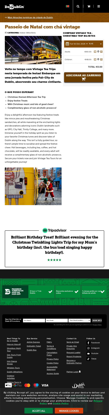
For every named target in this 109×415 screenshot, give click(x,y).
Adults (67, 52)
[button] (99, 6)
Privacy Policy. (97, 324)
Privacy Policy (53, 359)
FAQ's (49, 342)
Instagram (95, 348)
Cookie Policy (52, 363)
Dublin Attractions (15, 372)
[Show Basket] (88, 6)
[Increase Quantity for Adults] (101, 52)
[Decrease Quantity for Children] (95, 59)
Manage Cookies (69, 411)
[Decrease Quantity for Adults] (95, 52)
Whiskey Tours (13, 368)
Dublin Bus (31, 350)
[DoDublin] (14, 2)
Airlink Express (33, 342)
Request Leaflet (73, 353)
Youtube (94, 353)
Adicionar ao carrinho (83, 75)
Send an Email (73, 342)
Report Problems (74, 357)
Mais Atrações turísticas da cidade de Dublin (30, 17)
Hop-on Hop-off (14, 344)
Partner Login (72, 372)
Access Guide (53, 374)
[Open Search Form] (78, 6)
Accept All (38, 411)
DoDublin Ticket (34, 346)
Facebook (95, 343)
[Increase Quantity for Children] (101, 59)
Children (68, 60)
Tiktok (93, 359)
